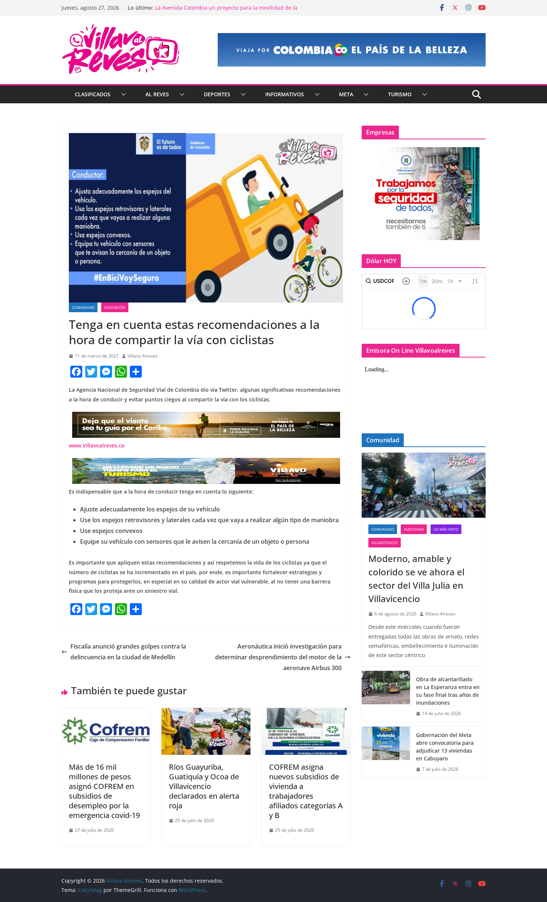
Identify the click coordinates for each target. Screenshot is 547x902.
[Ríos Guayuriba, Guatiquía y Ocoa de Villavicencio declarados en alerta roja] (205, 713)
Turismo (400, 94)
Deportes (217, 94)
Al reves (157, 94)
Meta (346, 94)
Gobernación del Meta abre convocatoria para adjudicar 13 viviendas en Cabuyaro (445, 746)
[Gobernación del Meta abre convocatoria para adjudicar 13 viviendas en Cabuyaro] (386, 752)
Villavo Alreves (143, 356)
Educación (114, 307)
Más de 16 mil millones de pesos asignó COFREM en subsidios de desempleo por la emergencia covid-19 (104, 791)
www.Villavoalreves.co (97, 445)
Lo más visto (446, 529)
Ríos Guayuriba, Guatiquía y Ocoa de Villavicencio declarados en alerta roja (204, 786)
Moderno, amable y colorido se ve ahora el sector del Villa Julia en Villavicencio (416, 578)
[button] (122, 94)
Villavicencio (384, 542)
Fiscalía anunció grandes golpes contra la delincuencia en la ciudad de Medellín (128, 651)
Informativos (284, 94)
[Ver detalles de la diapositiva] (352, 50)
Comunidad (83, 307)
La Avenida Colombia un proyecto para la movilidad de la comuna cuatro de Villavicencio (226, 11)
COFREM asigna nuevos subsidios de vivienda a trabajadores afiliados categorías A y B (306, 791)
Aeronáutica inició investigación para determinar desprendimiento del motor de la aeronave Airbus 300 (278, 657)
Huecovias (414, 529)
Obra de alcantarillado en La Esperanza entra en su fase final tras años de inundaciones (448, 691)
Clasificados (93, 94)
